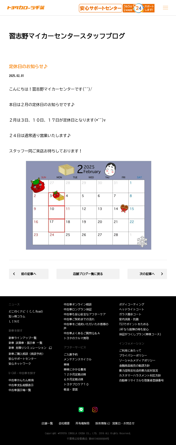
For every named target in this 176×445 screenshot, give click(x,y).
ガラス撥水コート (130, 314)
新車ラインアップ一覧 (22, 338)
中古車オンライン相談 (78, 304)
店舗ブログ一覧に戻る (88, 273)
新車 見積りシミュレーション (27, 347)
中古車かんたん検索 (21, 380)
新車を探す (16, 330)
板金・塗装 (71, 389)
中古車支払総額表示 (21, 385)
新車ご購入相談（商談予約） (27, 353)
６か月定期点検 (73, 379)
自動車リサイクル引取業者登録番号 (141, 380)
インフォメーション (131, 343)
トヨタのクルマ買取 (76, 338)
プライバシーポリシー (133, 355)
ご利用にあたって (130, 350)
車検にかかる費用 (75, 369)
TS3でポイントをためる (134, 324)
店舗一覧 (47, 423)
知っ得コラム (17, 316)
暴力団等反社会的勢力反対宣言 (138, 370)
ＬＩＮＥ (14, 321)
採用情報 (100, 423)
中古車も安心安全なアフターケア (85, 314)
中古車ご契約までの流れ (79, 319)
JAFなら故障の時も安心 (134, 329)
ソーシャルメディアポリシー (137, 360)
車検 (66, 364)
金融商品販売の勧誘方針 (134, 365)
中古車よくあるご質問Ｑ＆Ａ (82, 333)
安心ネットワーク (20, 363)
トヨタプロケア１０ (76, 384)
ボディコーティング (131, 304)
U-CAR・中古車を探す (22, 373)
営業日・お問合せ (123, 423)
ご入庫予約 (71, 354)
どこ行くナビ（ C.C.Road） (26, 311)
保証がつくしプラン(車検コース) (140, 334)
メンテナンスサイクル (78, 359)
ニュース (14, 304)
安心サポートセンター (22, 358)
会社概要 (64, 423)
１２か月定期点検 (75, 374)
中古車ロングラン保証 (78, 309)
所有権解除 (83, 423)
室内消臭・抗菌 (129, 319)
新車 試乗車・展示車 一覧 (25, 343)
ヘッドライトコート (131, 309)
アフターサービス (75, 347)
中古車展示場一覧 (20, 390)
